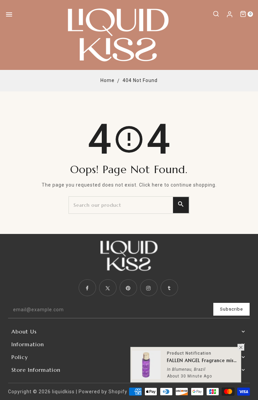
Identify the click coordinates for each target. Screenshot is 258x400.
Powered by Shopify (103, 391)
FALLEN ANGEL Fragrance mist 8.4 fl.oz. (202, 361)
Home (107, 80)
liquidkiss (63, 391)
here (157, 185)
